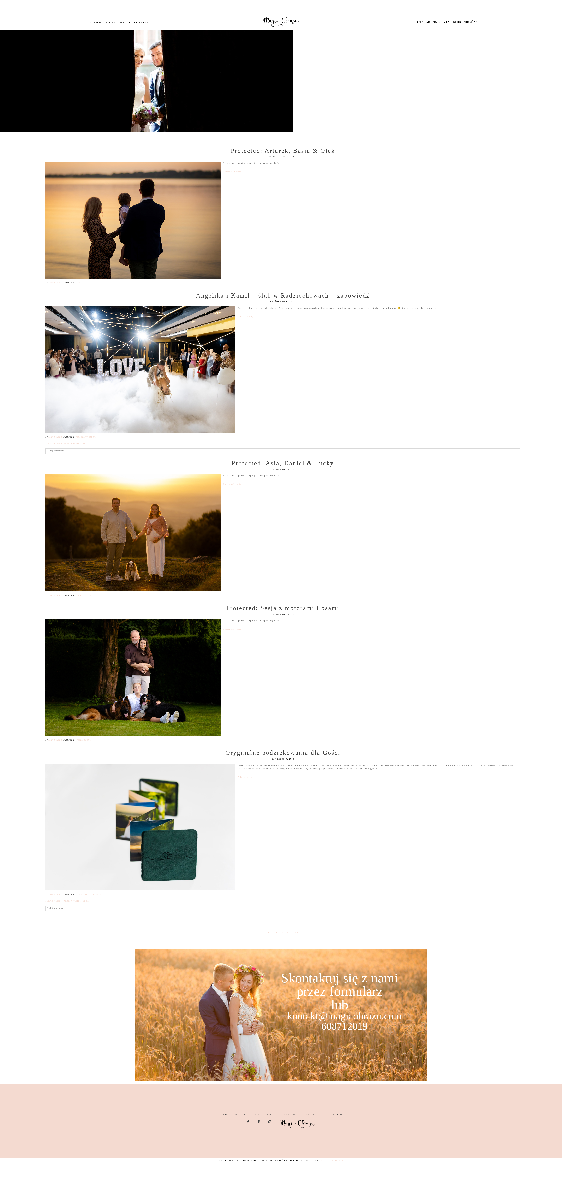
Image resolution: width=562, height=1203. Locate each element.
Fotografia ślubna (86, 437)
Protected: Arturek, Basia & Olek (283, 150)
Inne (78, 283)
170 (296, 932)
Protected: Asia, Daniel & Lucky (283, 463)
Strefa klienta (84, 595)
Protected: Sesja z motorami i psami (283, 608)
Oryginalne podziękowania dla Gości (282, 752)
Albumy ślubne (84, 894)
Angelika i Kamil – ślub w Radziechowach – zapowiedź (283, 295)
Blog (457, 21)
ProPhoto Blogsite (331, 1160)
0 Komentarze (67, 443)
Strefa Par (421, 21)
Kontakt (141, 22)
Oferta (124, 22)
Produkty (98, 894)
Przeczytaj (441, 21)
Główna (223, 1114)
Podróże (470, 21)
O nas (110, 22)
